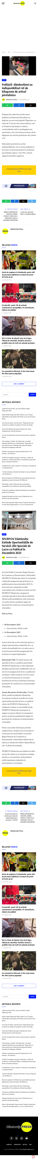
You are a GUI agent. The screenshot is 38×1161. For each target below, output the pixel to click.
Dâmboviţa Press (11, 99)
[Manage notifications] (33, 1156)
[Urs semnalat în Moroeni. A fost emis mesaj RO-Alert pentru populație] (19, 358)
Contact (9, 1144)
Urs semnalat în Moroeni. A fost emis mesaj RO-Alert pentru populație (18, 372)
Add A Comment (19, 384)
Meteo (25, 1144)
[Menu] (3, 3)
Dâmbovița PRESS (18, 169)
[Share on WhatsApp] (7, 105)
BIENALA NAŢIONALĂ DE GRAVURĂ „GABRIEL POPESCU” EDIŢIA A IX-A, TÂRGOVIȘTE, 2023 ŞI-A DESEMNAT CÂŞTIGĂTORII (10, 216)
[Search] (35, 3)
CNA (30, 1144)
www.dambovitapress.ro (26, 1149)
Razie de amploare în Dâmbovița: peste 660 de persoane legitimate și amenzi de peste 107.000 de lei (18, 274)
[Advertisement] (19, 29)
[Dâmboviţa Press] (19, 3)
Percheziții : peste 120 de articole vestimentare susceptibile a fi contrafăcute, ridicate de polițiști (18, 307)
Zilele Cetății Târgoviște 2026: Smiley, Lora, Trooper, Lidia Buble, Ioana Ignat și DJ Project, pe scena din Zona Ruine (18, 417)
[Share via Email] (30, 105)
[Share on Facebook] (18, 105)
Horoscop (17, 1144)
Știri (4, 80)
